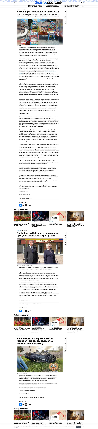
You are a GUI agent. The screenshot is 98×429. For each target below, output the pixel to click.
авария (25, 397)
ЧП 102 (18, 335)
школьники (34, 303)
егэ (30, 303)
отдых (27, 198)
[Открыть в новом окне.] (21, 205)
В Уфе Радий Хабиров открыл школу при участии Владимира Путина (35, 6)
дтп (22, 397)
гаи (38, 397)
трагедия (42, 397)
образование (39, 303)
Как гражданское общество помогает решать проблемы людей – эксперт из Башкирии (71, 6)
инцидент (35, 397)
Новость (16, 5)
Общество (19, 230)
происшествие (30, 397)
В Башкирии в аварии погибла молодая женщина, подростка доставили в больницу (52, 6)
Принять (78, 426)
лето (30, 198)
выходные (24, 198)
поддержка (27, 303)
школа (23, 303)
